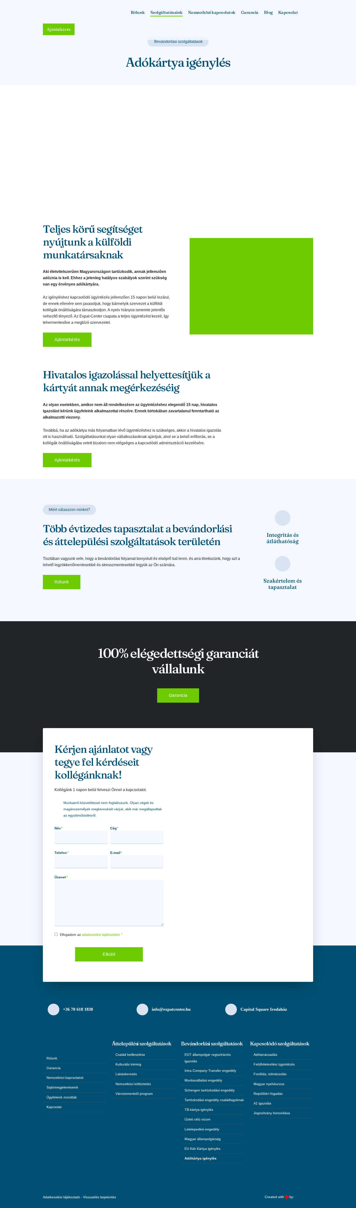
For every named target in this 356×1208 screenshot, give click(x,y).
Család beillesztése (130, 1055)
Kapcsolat (288, 12)
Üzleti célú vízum (197, 1119)
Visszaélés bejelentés (99, 1197)
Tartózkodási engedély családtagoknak (214, 1100)
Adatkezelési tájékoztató (61, 1197)
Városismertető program (134, 1094)
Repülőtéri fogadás (268, 1094)
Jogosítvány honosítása (272, 1113)
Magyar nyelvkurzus (269, 1084)
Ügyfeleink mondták (61, 1097)
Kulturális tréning (128, 1064)
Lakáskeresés (126, 1074)
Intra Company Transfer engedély (210, 1071)
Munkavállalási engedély (203, 1080)
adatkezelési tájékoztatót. (101, 935)
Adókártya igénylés (201, 1158)
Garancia (249, 12)
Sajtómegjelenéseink (62, 1087)
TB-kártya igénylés (199, 1110)
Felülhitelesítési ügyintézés (274, 1064)
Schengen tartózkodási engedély (210, 1090)
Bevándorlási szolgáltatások (178, 42)
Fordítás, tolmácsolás (270, 1074)
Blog (268, 12)
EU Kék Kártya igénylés (202, 1149)
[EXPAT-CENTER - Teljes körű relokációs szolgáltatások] (69, 12)
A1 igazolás (262, 1103)
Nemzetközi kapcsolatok (211, 12)
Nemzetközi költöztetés (133, 1084)
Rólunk (51, 1058)
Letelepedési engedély (202, 1129)
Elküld (109, 954)
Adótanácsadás (265, 1055)
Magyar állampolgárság (203, 1139)
